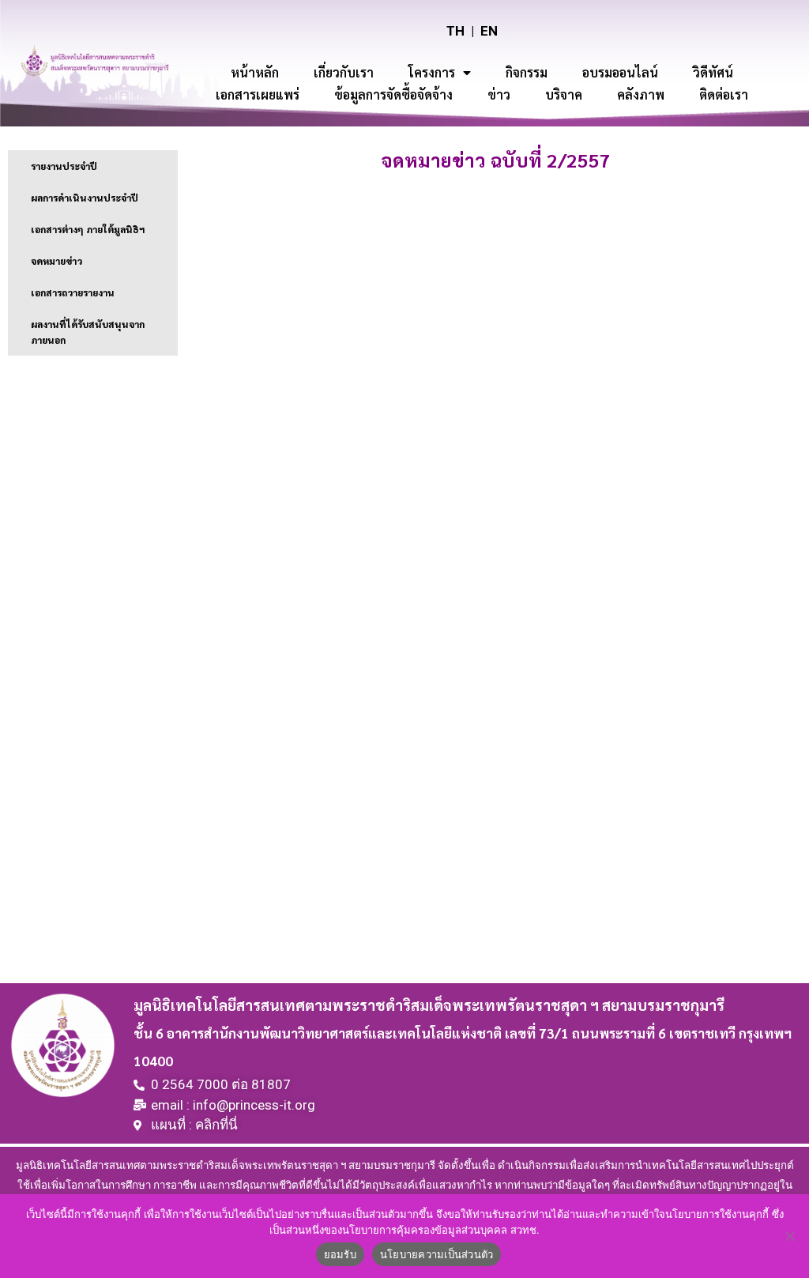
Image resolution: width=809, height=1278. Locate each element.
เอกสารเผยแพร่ (257, 94)
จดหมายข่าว (56, 260)
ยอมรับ (340, 1254)
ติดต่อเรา (723, 94)
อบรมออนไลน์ (620, 72)
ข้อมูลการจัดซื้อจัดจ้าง (393, 94)
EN (489, 31)
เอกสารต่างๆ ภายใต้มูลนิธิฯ (88, 229)
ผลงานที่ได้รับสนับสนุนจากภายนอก (88, 332)
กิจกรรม (526, 72)
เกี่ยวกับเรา (344, 72)
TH (455, 31)
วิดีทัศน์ (713, 72)
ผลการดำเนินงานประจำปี (84, 197)
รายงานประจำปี (64, 166)
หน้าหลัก (255, 72)
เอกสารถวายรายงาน (73, 292)
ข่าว (498, 94)
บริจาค (563, 94)
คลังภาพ (640, 94)
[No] (789, 1236)
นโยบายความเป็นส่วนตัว (437, 1254)
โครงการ (431, 72)
